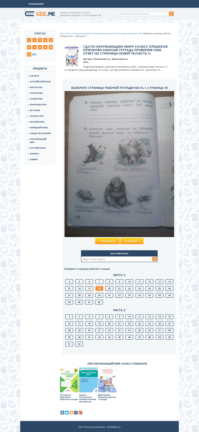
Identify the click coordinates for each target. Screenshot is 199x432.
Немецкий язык (39, 127)
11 (29, 54)
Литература (37, 116)
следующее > (132, 241)
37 (159, 330)
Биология (36, 87)
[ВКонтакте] (62, 412)
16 (79, 288)
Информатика (38, 104)
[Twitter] (67, 412)
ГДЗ (61, 33)
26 (169, 288)
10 (50, 47)
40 (79, 302)
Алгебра (34, 75)
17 (89, 288)
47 (139, 337)
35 (149, 295)
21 (119, 288)
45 (119, 337)
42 (99, 302)
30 (99, 295)
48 (149, 337)
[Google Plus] (80, 412)
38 (169, 295)
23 (139, 288)
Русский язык (38, 147)
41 (89, 302)
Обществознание (40, 133)
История (35, 110)
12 (149, 281)
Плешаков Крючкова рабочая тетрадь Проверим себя (117, 33)
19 (99, 323)
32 (119, 295)
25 (159, 288)
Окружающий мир (38, 141)
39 (69, 302)
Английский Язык (40, 81)
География (36, 93)
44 (109, 337)
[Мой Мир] (76, 412)
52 (79, 344)
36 (159, 295)
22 (129, 288)
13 (159, 281)
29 (89, 295)
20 (109, 288)
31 (109, 295)
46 (129, 337)
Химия (34, 159)
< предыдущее (107, 241)
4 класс (68, 33)
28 (79, 295)
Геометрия (36, 98)
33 (129, 295)
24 (149, 288)
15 (69, 288)
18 (99, 288)
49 (159, 337)
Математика (37, 121)
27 (69, 295)
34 (139, 295)
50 (169, 337)
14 (169, 281)
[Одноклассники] (71, 412)
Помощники (36, 3)
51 (69, 344)
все (34, 54)
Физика (34, 153)
